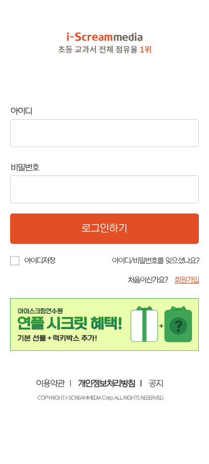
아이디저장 (39, 261)
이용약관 (50, 383)
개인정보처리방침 (106, 383)
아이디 (21, 111)
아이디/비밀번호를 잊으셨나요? (155, 261)
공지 (156, 383)
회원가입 (187, 280)
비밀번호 (25, 167)
